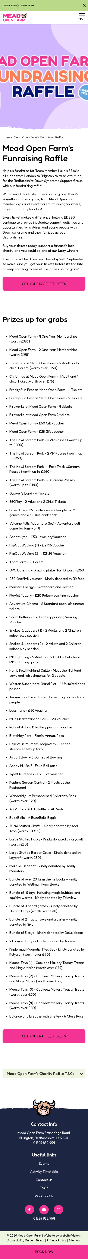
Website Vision (70, 1235)
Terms (40, 1240)
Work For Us (44, 1196)
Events (44, 1163)
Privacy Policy (56, 1240)
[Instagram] (58, 1209)
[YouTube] (44, 1209)
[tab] (44, 1073)
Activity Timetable (44, 1171)
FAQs (44, 1188)
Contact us (44, 1180)
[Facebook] (29, 1209)
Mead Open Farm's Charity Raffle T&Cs (40, 1073)
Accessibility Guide (20, 1240)
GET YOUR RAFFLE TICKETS (44, 284)
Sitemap (74, 1240)
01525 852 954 (44, 1218)
